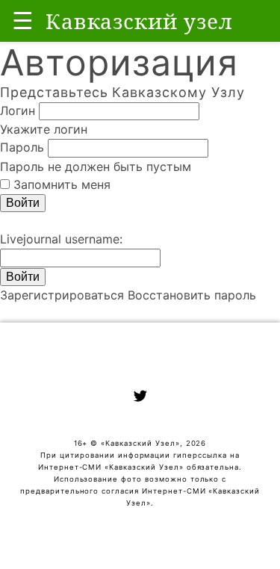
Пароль (22, 147)
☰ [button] (23, 20)
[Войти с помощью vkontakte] (2, 221)
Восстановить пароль (192, 294)
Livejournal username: (61, 238)
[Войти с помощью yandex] (17, 221)
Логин (17, 110)
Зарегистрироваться (62, 294)
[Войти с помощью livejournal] (9, 221)
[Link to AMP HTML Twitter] (140, 398)
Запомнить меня (62, 184)
